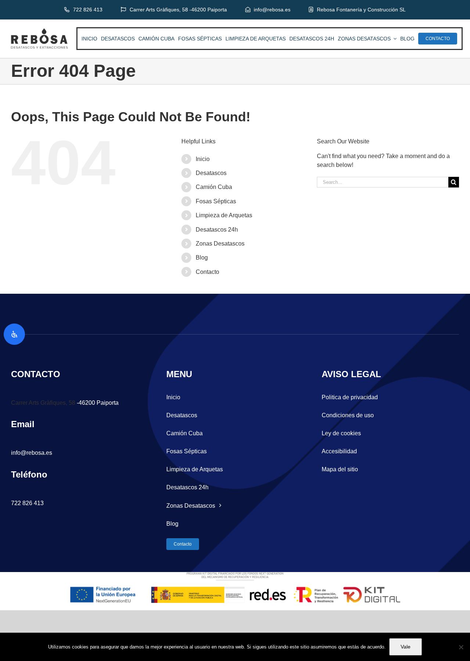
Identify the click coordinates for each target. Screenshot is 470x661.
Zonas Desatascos (220, 243)
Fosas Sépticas (216, 201)
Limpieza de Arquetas (224, 215)
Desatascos (211, 173)
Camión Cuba (214, 187)
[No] (460, 647)
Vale (406, 647)
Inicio (203, 159)
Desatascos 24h (217, 229)
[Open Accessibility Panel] (14, 334)
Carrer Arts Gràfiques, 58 (43, 403)
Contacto (207, 272)
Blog (202, 257)
